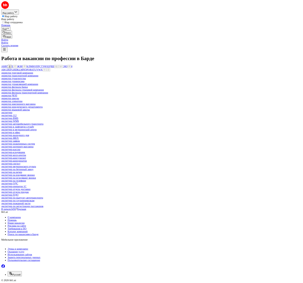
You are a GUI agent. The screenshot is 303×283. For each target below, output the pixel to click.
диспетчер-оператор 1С (14, 186)
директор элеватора (11, 101)
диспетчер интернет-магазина (17, 146)
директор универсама (12, 81)
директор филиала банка (14, 87)
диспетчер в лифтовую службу (17, 126)
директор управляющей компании (19, 84)
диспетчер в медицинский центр (19, 129)
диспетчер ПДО (9, 195)
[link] (6, 33)
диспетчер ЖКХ (10, 138)
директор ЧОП (9, 95)
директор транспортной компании (19, 75)
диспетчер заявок (10, 141)
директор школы (10, 98)
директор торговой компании (17, 72)
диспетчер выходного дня (15, 135)
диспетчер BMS (9, 118)
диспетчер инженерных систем (18, 143)
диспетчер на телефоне (13, 180)
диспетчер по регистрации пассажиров (22, 206)
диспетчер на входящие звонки (18, 175)
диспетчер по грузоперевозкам (17, 200)
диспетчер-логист (10, 163)
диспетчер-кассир (10, 149)
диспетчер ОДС (9, 183)
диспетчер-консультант (13, 158)
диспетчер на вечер (11, 172)
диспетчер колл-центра (13, 155)
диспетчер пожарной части (15, 203)
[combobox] (15, 273)
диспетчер (6, 112)
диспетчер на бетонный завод (17, 169)
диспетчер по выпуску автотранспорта (22, 197)
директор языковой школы (15, 109)
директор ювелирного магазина (18, 104)
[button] (4, 39)
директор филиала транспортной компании (24, 92)
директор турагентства (13, 78)
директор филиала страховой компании (22, 89)
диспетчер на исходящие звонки (18, 178)
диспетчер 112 (9, 115)
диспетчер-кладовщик (13, 152)
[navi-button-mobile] (4, 49)
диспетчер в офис (10, 132)
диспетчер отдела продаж (15, 192)
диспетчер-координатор (14, 160)
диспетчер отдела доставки (15, 189)
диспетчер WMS (10, 121)
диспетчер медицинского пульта (18, 166)
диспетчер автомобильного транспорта (22, 124)
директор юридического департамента (22, 107)
